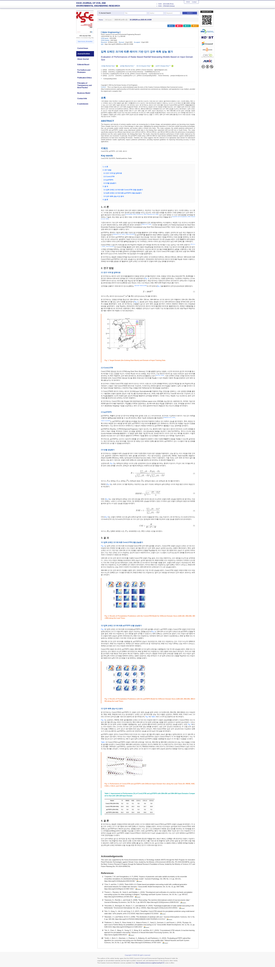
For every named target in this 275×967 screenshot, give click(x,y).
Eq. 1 (159, 286)
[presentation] (148, 292)
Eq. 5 (106, 517)
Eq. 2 (112, 463)
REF (196, 26)
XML (172, 26)
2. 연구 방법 (107, 170)
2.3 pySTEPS (108, 180)
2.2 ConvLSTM (109, 176)
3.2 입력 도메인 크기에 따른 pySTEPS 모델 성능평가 (122, 193)
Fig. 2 (103, 546)
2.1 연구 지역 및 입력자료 (112, 173)
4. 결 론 (105, 199)
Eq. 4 (107, 499)
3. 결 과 (105, 186)
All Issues (108, 20)
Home (101, 20)
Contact (194, 2)
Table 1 (153, 717)
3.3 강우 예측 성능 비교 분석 (113, 196)
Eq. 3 (109, 484)
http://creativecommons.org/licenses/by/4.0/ (150, 963)
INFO (187, 26)
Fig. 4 (147, 717)
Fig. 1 (147, 278)
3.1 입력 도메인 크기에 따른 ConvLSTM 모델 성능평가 (123, 190)
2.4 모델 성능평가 (109, 183)
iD (117, 66)
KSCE (188, 2)
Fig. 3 (103, 629)
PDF (180, 26)
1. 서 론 (105, 167)
